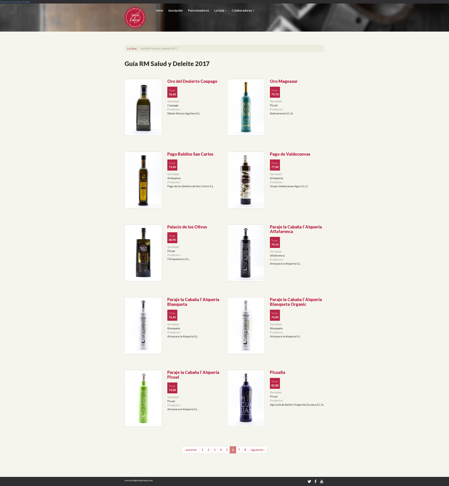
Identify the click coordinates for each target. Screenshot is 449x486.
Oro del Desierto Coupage (192, 81)
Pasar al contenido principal (15, 1)
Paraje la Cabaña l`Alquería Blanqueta (193, 302)
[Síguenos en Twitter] (309, 481)
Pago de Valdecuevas (290, 154)
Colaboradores (242, 10)
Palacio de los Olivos (187, 226)
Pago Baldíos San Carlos (190, 154)
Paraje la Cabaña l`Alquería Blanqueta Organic (296, 302)
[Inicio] (139, 17)
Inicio (159, 10)
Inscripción (175, 10)
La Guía (219, 10)
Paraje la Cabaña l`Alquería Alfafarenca (296, 229)
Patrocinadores (198, 10)
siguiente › (257, 450)
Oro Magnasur (284, 81)
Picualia (277, 372)
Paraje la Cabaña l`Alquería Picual (193, 374)
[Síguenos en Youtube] (321, 481)
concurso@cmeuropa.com (139, 480)
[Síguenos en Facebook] (316, 481)
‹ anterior (190, 450)
